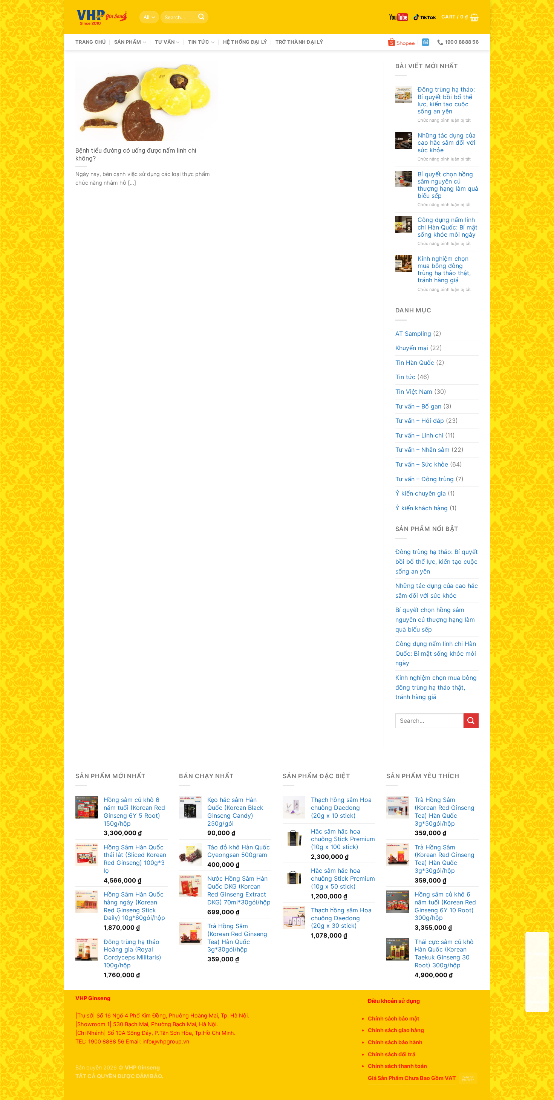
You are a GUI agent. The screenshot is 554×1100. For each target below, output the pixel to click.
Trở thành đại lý (299, 42)
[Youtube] (398, 17)
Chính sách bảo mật (393, 1018)
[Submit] (201, 17)
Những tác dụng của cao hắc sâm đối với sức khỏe (447, 142)
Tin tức (199, 42)
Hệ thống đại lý (245, 42)
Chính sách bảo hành (395, 1042)
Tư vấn (165, 42)
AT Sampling (413, 333)
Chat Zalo (537, 977)
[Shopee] (401, 42)
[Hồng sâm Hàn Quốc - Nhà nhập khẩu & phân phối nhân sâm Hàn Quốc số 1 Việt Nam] (101, 17)
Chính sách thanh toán (397, 1066)
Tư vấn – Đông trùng (424, 479)
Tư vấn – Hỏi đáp (419, 420)
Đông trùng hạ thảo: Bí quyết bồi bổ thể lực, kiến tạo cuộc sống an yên (446, 100)
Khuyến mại (411, 348)
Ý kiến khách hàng (421, 508)
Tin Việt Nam (413, 391)
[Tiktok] (424, 17)
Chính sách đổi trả (391, 1054)
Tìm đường (537, 953)
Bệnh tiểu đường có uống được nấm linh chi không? (135, 154)
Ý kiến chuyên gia (420, 493)
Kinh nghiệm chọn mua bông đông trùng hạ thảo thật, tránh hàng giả (444, 269)
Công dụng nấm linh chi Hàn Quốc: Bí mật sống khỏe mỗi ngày (447, 227)
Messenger (537, 1001)
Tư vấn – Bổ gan (418, 406)
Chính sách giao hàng (396, 1030)
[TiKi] (425, 42)
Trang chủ (90, 42)
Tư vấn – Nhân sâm (422, 449)
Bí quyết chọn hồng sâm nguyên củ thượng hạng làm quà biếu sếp (448, 185)
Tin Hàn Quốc (414, 362)
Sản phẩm (127, 42)
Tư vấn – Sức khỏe (421, 464)
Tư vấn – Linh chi (419, 435)
